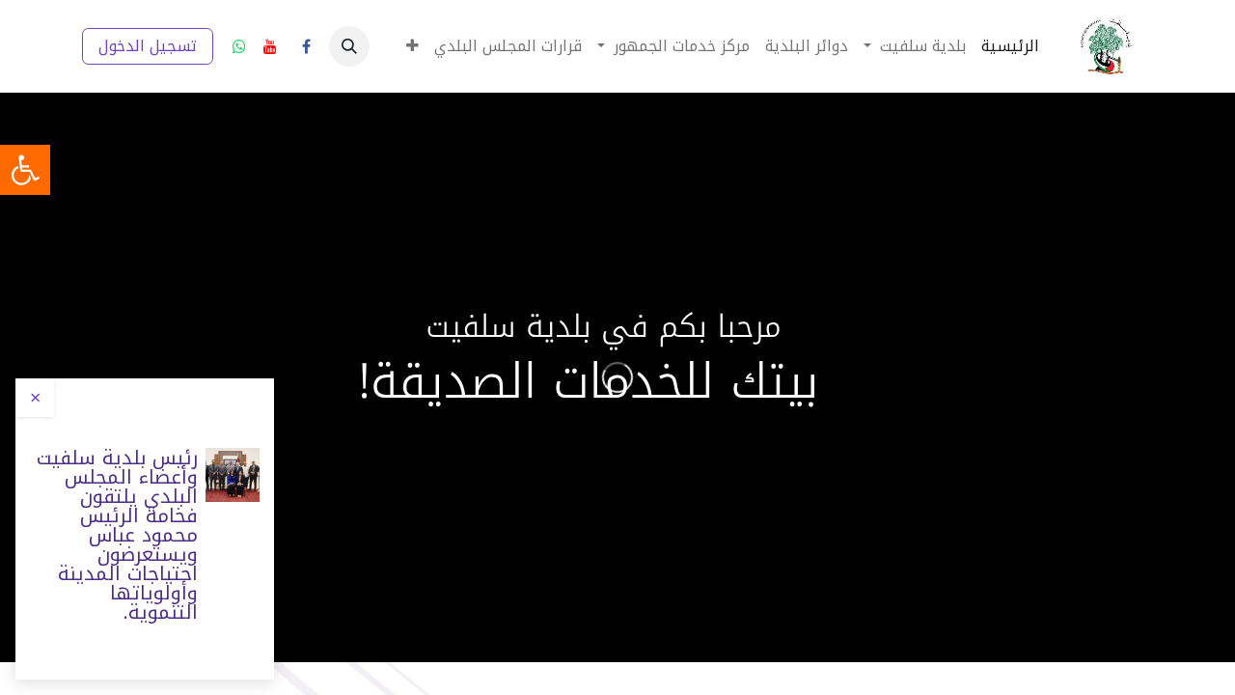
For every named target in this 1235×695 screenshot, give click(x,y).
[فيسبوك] (305, 46)
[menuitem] (1010, 46)
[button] (349, 46)
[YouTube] (270, 46)
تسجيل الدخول (147, 46)
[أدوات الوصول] (25, 170)
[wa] (239, 46)
